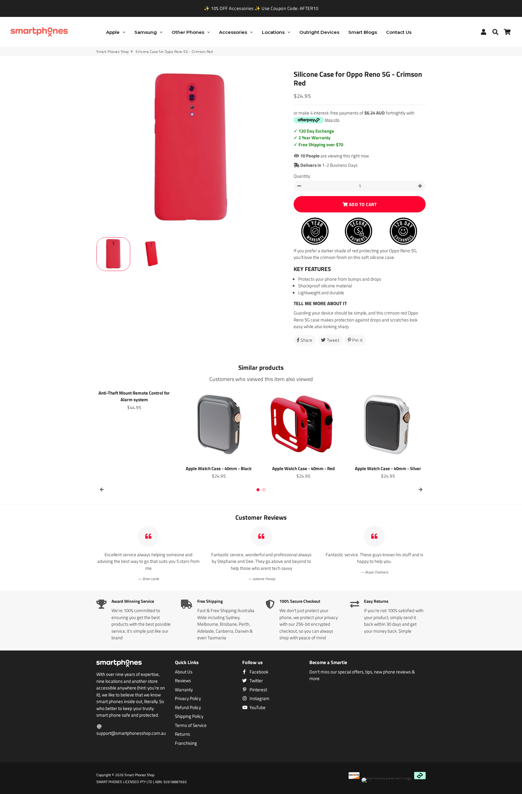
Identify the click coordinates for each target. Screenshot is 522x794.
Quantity (302, 176)
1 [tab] (257, 489)
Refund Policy (188, 707)
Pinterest (258, 689)
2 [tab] (264, 489)
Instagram (259, 698)
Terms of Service (191, 725)
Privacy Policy (188, 698)
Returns (182, 734)
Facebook (258, 672)
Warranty (184, 689)
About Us (183, 672)
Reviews (183, 680)
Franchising (186, 743)
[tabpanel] (134, 399)
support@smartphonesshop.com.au (131, 733)
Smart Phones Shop (112, 51)
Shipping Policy (189, 716)
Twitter (256, 680)
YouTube (257, 707)
